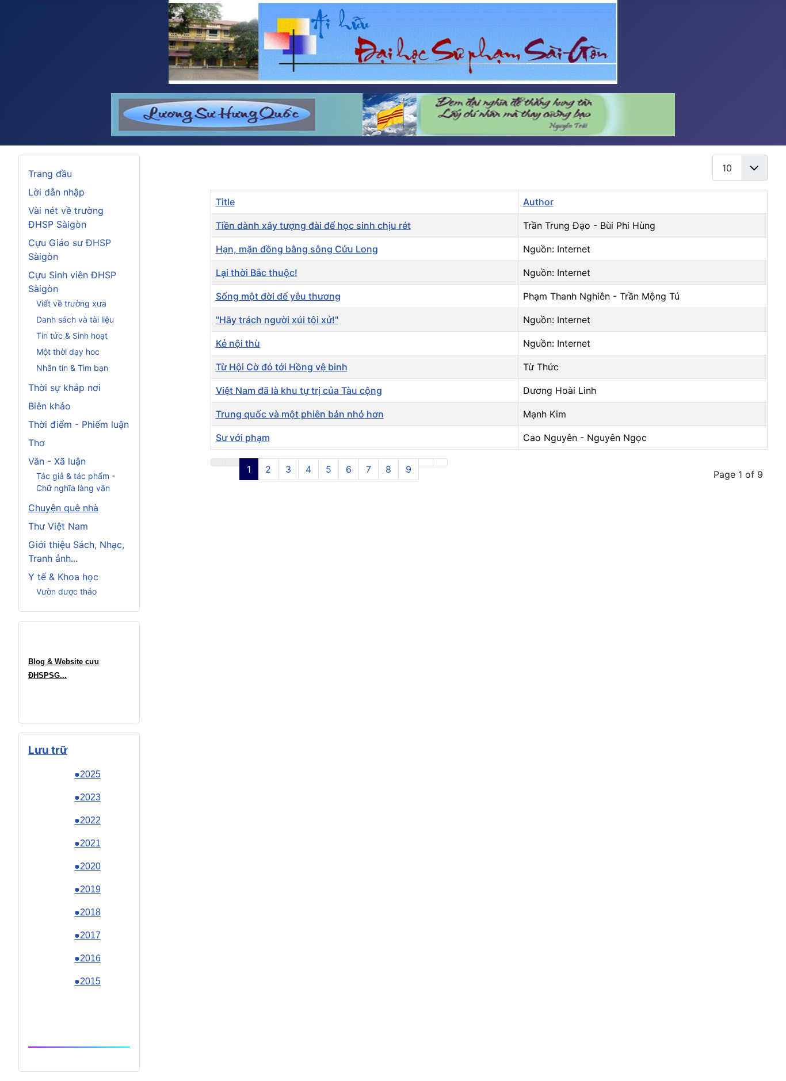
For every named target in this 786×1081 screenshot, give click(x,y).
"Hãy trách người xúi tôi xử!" (277, 319)
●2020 (87, 866)
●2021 (87, 843)
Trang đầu (50, 173)
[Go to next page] (425, 462)
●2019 (87, 889)
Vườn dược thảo (66, 591)
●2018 (87, 912)
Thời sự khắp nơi (64, 387)
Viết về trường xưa (71, 303)
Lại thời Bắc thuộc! (256, 272)
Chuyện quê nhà (63, 507)
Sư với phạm (243, 437)
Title (225, 202)
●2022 (87, 820)
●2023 (87, 797)
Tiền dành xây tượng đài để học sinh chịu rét (313, 225)
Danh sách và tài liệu (75, 319)
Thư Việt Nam (58, 526)
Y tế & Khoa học (63, 576)
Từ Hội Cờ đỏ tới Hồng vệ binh (282, 367)
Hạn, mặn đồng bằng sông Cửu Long (297, 249)
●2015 (87, 981)
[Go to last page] (440, 462)
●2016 (87, 958)
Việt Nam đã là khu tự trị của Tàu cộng (299, 390)
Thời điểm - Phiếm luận (78, 424)
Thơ (36, 442)
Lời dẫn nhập (56, 192)
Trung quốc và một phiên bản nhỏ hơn (300, 414)
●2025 (87, 774)
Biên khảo (49, 406)
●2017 (87, 935)
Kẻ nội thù (238, 343)
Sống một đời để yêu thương (278, 296)
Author (538, 202)
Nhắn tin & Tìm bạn (72, 368)
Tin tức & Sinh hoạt (72, 335)
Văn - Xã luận (57, 461)
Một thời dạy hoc (68, 351)
